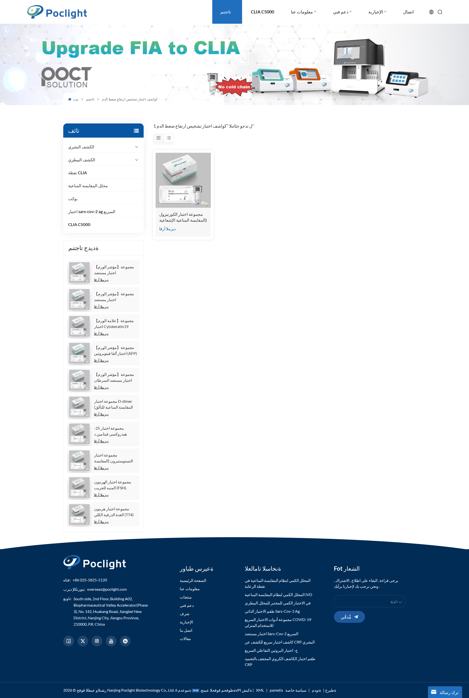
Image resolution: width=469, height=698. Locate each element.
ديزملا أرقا (101, 280)
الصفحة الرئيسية (193, 580)
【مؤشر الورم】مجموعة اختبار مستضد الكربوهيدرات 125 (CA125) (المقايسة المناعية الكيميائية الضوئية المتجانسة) (114, 270)
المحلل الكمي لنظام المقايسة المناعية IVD (278, 594)
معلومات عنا (190, 588)
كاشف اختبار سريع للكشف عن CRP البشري (280, 642)
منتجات (186, 597)
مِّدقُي (346, 617)
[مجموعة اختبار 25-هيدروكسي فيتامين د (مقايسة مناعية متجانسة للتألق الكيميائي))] (79, 434)
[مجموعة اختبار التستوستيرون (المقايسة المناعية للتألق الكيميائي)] (79, 460)
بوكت (73, 198)
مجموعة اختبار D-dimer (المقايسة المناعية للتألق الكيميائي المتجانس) (113, 404)
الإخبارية (186, 622)
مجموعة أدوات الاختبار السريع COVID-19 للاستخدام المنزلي (278, 622)
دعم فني (187, 605)
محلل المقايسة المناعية (88, 185)
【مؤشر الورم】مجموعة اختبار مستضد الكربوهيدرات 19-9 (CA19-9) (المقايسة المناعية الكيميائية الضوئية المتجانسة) (115, 297)
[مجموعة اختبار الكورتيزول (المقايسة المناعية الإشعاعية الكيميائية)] (183, 180)
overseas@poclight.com (107, 589)
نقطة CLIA (77, 172)
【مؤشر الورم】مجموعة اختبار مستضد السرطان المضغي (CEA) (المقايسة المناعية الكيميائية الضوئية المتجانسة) (114, 377)
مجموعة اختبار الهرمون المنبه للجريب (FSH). (112, 485)
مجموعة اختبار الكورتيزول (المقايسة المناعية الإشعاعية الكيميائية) (183, 217)
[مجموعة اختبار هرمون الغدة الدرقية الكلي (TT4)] (79, 514)
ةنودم (316, 690)
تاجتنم (90, 99)
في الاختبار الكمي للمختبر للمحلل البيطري (278, 602)
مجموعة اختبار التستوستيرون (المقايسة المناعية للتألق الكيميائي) (113, 458)
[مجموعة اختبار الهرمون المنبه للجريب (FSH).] (79, 487)
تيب (75, 99)
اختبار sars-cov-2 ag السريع (91, 211)
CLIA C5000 (79, 224)
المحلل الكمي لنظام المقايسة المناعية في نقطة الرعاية (277, 583)
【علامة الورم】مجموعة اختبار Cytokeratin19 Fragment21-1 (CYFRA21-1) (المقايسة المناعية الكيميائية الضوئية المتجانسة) (114, 323)
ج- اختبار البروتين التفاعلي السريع (271, 650)
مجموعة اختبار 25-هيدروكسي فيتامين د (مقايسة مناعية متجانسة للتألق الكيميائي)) (113, 431)
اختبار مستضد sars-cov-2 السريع (271, 633)
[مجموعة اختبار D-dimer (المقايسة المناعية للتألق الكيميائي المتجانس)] (79, 407)
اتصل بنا (186, 630)
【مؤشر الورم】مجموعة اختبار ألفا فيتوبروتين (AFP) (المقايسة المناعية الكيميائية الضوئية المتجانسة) (115, 350)
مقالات (185, 638)
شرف (184, 613)
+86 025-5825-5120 (90, 580)
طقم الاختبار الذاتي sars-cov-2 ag (272, 611)
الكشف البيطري (81, 159)
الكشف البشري (81, 146)
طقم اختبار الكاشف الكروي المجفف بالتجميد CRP (280, 661)
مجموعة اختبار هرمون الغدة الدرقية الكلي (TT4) (114, 511)
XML (260, 690)
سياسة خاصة (295, 690)
